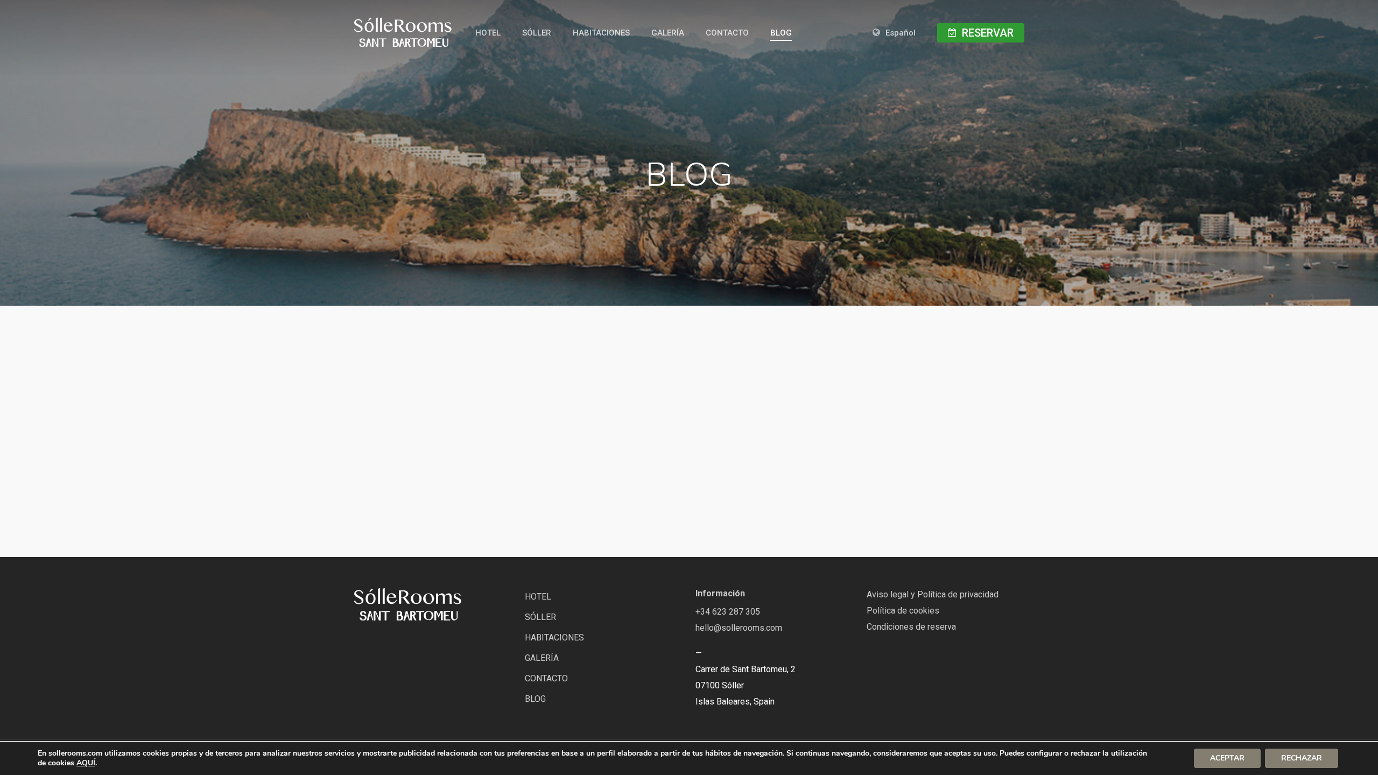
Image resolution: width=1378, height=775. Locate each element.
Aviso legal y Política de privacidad (933, 594)
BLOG (535, 699)
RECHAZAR (1301, 758)
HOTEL (538, 596)
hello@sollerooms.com (738, 628)
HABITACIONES (554, 637)
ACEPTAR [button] (1227, 758)
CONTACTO (546, 678)
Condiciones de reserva (911, 627)
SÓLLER (540, 617)
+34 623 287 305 (727, 612)
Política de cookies (903, 610)
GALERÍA (542, 658)
